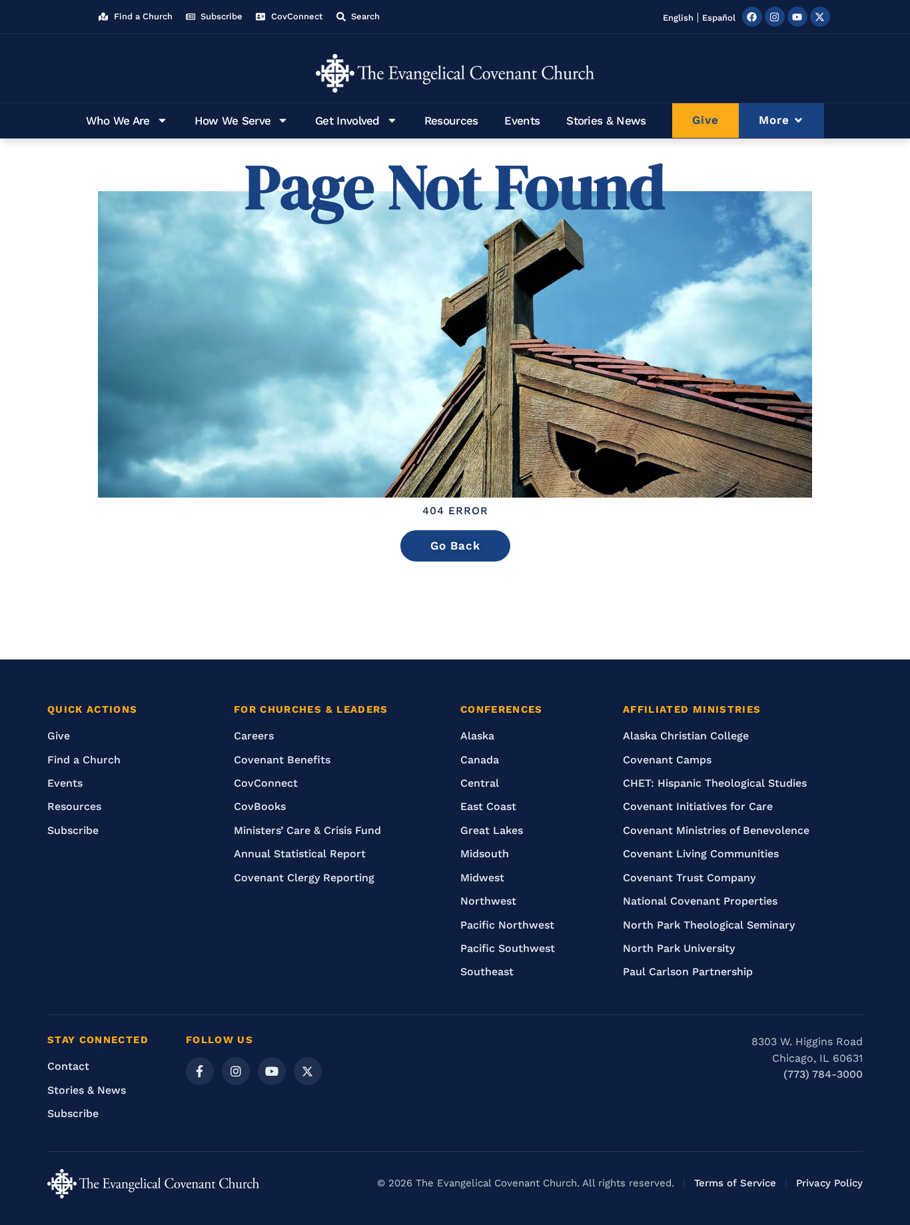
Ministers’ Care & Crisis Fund (307, 830)
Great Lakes (491, 830)
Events (522, 120)
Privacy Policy (829, 1183)
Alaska (477, 735)
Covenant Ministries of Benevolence (716, 830)
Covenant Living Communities (701, 853)
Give (58, 735)
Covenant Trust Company (689, 877)
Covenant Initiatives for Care (698, 806)
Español (718, 18)
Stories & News (606, 120)
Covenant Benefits (282, 759)
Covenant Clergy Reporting (304, 877)
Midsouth (484, 853)
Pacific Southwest (507, 948)
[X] (308, 1071)
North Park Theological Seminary (709, 925)
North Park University (679, 948)
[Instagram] (775, 17)
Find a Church (84, 759)
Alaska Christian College (686, 735)
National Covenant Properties (700, 901)
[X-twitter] (820, 17)
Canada (479, 759)
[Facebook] (752, 17)
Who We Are (118, 120)
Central (479, 783)
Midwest (482, 877)
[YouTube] (272, 1071)
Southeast (487, 971)
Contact (68, 1066)
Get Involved (347, 120)
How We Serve (233, 120)
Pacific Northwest (507, 925)
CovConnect (266, 783)
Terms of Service (735, 1183)
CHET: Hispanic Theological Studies (715, 783)
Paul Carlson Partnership (688, 971)
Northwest (488, 901)
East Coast (488, 806)
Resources (451, 120)
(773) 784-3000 (823, 1074)
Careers (254, 735)
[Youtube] (797, 17)
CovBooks (260, 806)
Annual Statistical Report (300, 853)
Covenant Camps (667, 759)
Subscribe (73, 830)
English (678, 18)
